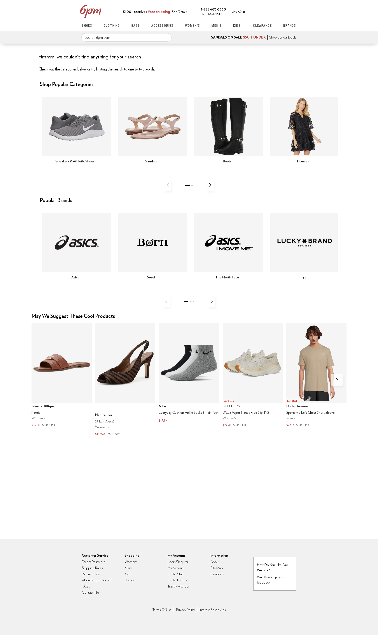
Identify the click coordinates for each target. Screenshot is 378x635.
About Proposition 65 (97, 580)
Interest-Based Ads (213, 610)
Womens (131, 562)
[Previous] (167, 185)
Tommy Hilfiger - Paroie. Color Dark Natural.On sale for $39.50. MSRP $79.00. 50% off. (62, 375)
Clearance (262, 25)
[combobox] (126, 37)
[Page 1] (187, 185)
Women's (192, 25)
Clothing (112, 25)
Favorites (285, 11)
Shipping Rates (92, 568)
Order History (177, 580)
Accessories (162, 25)
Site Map (216, 568)
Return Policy (91, 574)
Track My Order (178, 586)
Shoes (87, 25)
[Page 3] (193, 301)
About (214, 562)
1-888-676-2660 (213, 9)
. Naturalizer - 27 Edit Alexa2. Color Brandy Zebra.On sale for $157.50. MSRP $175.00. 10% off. (125, 379)
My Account (266, 11)
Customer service (275, 11)
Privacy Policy (185, 610)
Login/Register (178, 562)
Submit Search (166, 37)
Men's (217, 25)
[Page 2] (192, 185)
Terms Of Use (162, 610)
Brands (289, 25)
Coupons (217, 574)
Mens (128, 568)
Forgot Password (93, 562)
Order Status (177, 574)
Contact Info (90, 592)
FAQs (86, 586)
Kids (128, 574)
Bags (135, 25)
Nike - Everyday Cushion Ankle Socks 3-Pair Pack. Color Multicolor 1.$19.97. (189, 373)
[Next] (210, 185)
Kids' (237, 25)
